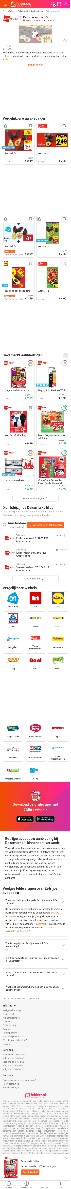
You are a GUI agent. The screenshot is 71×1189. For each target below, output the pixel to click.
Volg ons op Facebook (14, 1058)
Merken (6, 1021)
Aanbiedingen (37, 11)
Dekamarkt (23, 11)
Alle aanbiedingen (11, 1018)
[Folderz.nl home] (21, 4)
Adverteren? (8, 1014)
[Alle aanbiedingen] (65, 355)
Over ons (7, 1029)
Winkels (11, 11)
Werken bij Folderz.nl (13, 1036)
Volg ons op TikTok (12, 1069)
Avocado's (50, 927)
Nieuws (6, 1044)
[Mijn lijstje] (59, 4)
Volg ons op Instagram (13, 1062)
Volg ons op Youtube (13, 1065)
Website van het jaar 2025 (15, 1040)
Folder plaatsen (10, 1032)
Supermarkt (41, 923)
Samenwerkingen (11, 1087)
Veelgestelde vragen (12, 1010)
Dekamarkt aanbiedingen (23, 355)
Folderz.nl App (10, 1025)
